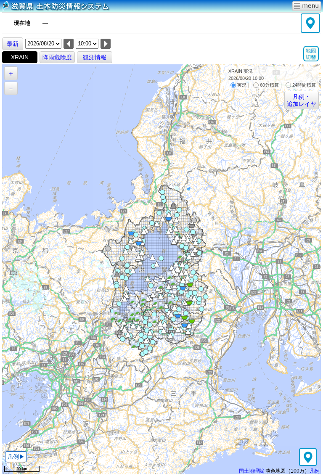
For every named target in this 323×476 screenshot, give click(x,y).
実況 (241, 84)
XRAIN (20, 57)
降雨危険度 (57, 57)
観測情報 (94, 57)
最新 (13, 43)
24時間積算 (304, 84)
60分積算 (269, 84)
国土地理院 (251, 470)
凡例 (315, 470)
